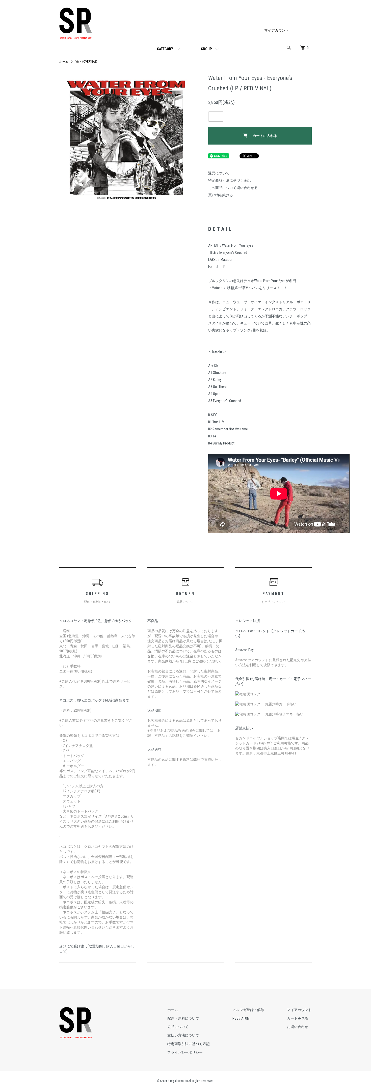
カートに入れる (265, 136)
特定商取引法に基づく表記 (229, 180)
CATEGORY (165, 49)
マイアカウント (276, 30)
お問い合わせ (297, 1027)
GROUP (206, 49)
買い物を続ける (220, 195)
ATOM (245, 1018)
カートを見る (297, 1018)
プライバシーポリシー (185, 1052)
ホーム (63, 61)
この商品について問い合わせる (233, 188)
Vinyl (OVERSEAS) (86, 61)
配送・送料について (183, 1018)
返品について (218, 173)
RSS (235, 1018)
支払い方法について (183, 1035)
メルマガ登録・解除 (248, 1010)
